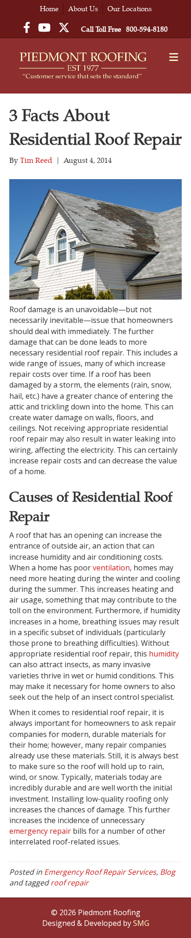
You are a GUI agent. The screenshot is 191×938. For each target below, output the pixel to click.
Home (49, 8)
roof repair (70, 883)
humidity (164, 654)
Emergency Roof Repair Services (100, 872)
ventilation (111, 568)
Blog (167, 872)
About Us (83, 8)
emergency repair (41, 831)
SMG (141, 923)
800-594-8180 (147, 29)
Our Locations (130, 8)
